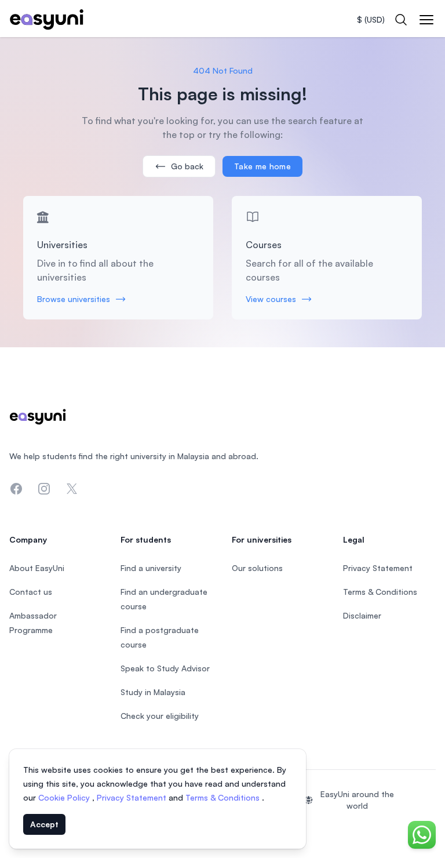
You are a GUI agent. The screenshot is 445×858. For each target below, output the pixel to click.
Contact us (30, 592)
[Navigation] (426, 19)
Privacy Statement (133, 797)
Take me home (262, 166)
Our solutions (257, 568)
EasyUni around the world (357, 799)
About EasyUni (36, 568)
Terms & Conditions (223, 797)
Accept (44, 824)
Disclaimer (362, 615)
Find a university (151, 568)
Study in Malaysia (153, 692)
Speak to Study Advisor (165, 668)
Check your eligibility (160, 716)
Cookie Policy (65, 797)
